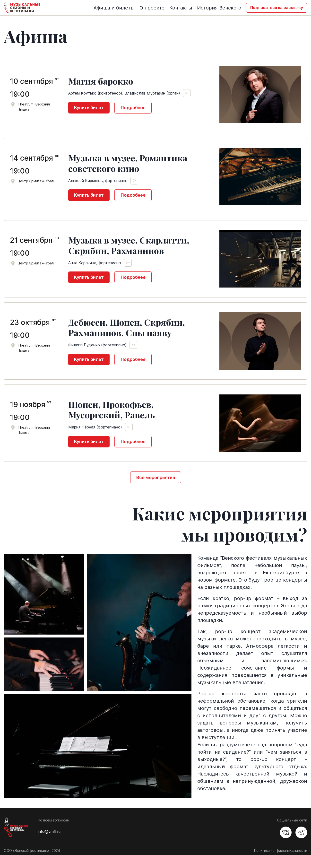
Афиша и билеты (114, 8)
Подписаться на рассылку (276, 7)
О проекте (151, 8)
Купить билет (89, 107)
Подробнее (133, 107)
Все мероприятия (155, 477)
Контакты (180, 8)
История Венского (219, 8)
